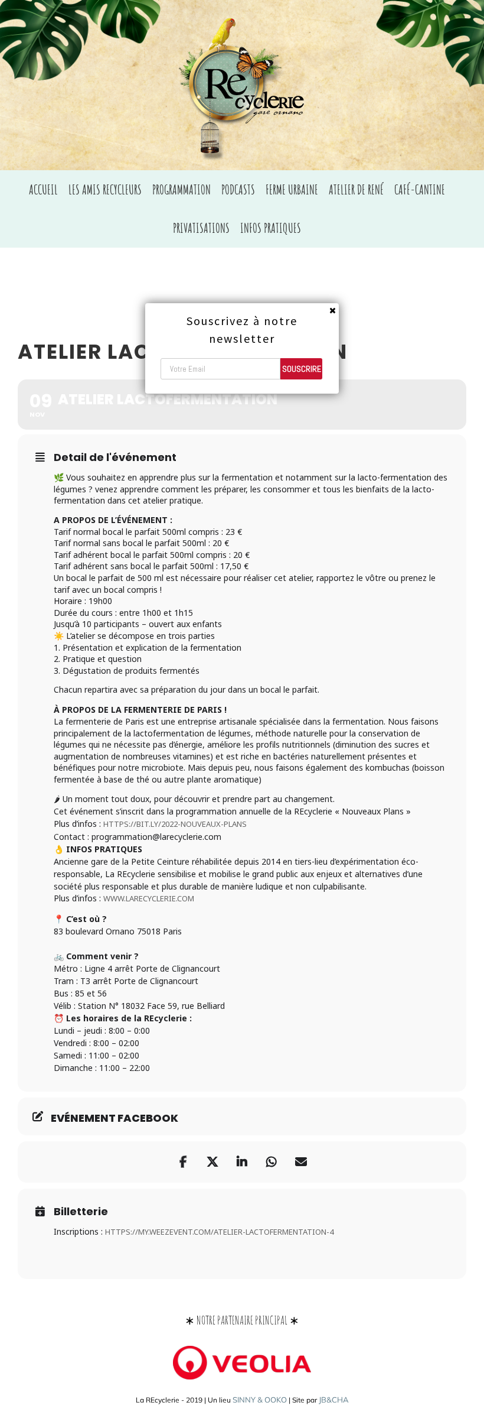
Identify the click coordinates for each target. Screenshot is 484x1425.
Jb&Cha (334, 1399)
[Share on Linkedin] (242, 1162)
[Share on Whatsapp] (271, 1162)
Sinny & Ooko (260, 1399)
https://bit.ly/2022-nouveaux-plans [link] (175, 824)
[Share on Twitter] (212, 1162)
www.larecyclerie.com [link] (148, 898)
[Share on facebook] (183, 1162)
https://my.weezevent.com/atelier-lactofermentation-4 (219, 1231)
